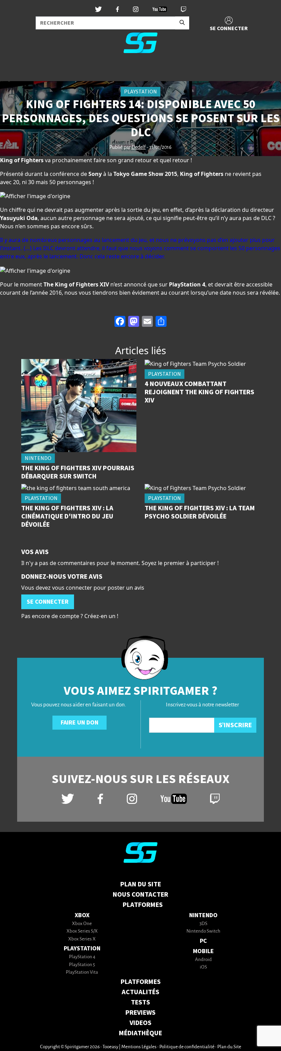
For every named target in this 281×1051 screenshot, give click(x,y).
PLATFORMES (141, 982)
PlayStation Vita (82, 972)
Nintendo (203, 915)
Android (203, 959)
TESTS (140, 1002)
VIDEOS (140, 1023)
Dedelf (139, 147)
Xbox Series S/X (82, 931)
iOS (203, 967)
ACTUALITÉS (140, 992)
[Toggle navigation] (14, 69)
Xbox (82, 915)
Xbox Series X (82, 939)
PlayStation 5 (82, 964)
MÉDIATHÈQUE (140, 1033)
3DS (203, 923)
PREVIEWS (140, 1012)
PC (203, 941)
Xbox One (82, 923)
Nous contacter (140, 894)
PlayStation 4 (82, 957)
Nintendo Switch (203, 931)
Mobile (203, 951)
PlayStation (82, 948)
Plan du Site (140, 884)
